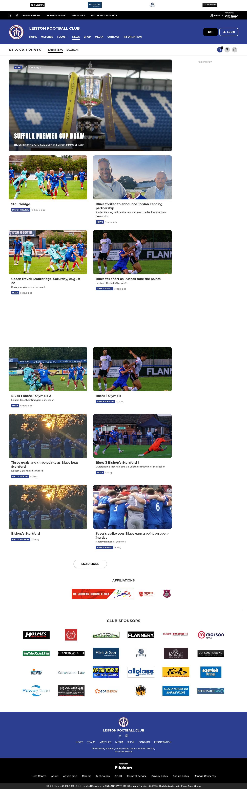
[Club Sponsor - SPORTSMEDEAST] (210, 691)
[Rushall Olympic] (132, 369)
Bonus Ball (78, 15)
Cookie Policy (181, 776)
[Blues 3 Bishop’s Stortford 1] (132, 436)
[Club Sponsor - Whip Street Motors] (106, 672)
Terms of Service (137, 776)
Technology (103, 776)
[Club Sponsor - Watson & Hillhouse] (141, 691)
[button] (33, 37)
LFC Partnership (56, 15)
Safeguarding (31, 15)
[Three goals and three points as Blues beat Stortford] (48, 436)
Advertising (70, 776)
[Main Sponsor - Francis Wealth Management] (71, 654)
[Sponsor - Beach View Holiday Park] (36, 672)
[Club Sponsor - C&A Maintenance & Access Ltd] (175, 672)
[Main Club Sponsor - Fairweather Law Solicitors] (71, 672)
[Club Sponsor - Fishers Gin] (152, 5)
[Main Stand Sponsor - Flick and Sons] (95, 5)
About (54, 776)
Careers (86, 776)
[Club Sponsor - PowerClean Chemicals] (36, 691)
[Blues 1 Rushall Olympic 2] (48, 369)
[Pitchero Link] (231, 17)
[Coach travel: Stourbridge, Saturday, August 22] (48, 252)
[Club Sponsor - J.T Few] (71, 635)
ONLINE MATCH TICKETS (104, 15)
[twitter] (10, 15)
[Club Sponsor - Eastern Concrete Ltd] (175, 635)
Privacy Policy (159, 776)
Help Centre (39, 776)
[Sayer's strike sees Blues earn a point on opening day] (132, 507)
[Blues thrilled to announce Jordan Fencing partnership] (132, 177)
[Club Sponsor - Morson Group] (210, 635)
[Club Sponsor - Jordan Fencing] (209, 5)
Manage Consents (205, 776)
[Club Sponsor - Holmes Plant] (36, 635)
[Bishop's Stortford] (48, 507)
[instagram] (16, 15)
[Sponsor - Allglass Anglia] (141, 672)
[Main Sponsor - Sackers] (36, 654)
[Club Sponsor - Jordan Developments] (175, 654)
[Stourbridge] (48, 177)
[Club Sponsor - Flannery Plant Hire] (37, 5)
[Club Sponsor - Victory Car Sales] (71, 691)
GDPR (118, 776)
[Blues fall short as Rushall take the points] (132, 252)
